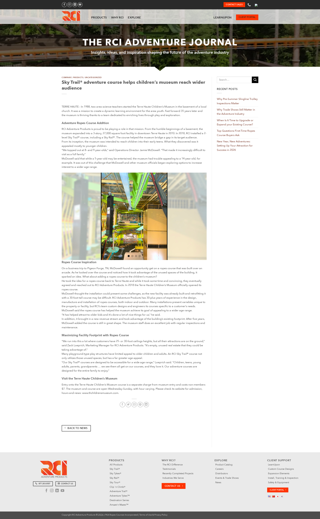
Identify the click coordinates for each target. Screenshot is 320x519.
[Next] (199, 216)
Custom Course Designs (281, 469)
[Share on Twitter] (128, 404)
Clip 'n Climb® (117, 487)
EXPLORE (134, 17)
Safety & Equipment (278, 482)
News (218, 482)
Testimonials (169, 469)
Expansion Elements (278, 473)
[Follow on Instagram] (69, 4)
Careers (219, 469)
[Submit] (255, 80)
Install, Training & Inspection (283, 478)
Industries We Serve (173, 478)
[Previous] (69, 216)
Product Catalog (223, 464)
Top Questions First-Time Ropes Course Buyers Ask (236, 133)
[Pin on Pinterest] (140, 404)
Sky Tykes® (115, 473)
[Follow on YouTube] (80, 4)
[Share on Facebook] (122, 404)
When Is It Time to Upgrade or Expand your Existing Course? (235, 122)
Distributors (221, 473)
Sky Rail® (114, 478)
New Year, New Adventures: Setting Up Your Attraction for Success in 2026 (235, 146)
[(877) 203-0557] (250, 4)
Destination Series (119, 500)
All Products (116, 464)
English (256, 4)
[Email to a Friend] (134, 404)
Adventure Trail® (118, 491)
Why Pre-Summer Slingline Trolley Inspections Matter (237, 101)
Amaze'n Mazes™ (119, 504)
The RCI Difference (172, 464)
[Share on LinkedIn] (146, 404)
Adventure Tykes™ (120, 495)
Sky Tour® (115, 482)
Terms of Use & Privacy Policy (153, 514)
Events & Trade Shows (227, 478)
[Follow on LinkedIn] (74, 4)
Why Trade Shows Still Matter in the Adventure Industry (236, 112)
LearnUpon (223, 17)
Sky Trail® (115, 469)
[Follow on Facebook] (64, 4)
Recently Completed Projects (177, 473)
